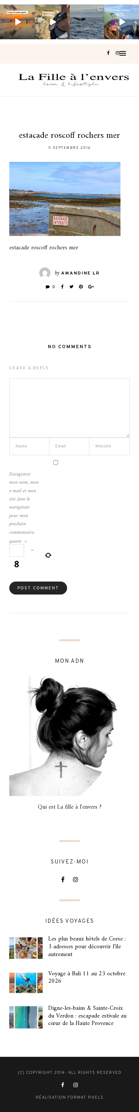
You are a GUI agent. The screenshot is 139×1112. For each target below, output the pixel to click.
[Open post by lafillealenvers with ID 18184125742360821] (121, 21)
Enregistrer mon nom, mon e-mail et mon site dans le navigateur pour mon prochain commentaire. (24, 503)
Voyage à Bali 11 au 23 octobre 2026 (86, 978)
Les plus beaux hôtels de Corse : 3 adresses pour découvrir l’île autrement (87, 947)
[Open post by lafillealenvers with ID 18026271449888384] (17, 21)
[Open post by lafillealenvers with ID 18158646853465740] (87, 21)
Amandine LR (80, 273)
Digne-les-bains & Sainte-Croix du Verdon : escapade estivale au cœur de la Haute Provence (87, 1016)
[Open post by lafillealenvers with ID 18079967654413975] (52, 21)
